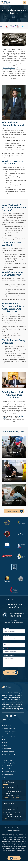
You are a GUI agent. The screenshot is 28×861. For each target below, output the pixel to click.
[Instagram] (7, 715)
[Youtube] (14, 715)
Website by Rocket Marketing (14, 830)
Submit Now (10, 672)
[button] (24, 2)
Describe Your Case (9, 655)
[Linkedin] (11, 715)
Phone (5, 649)
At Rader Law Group (9, 68)
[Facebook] (3, 715)
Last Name (6, 635)
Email (5, 642)
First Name (6, 628)
